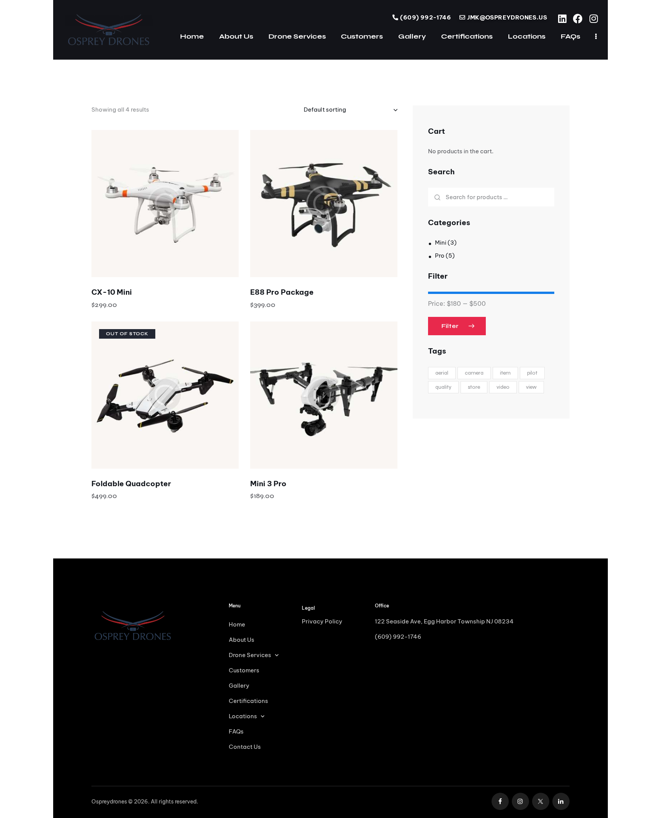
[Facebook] (577, 18)
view (531, 386)
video (503, 386)
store (474, 386)
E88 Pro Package (282, 292)
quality (443, 386)
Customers (244, 670)
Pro (439, 255)
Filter (450, 326)
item (505, 372)
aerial (441, 372)
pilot (532, 372)
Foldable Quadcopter (131, 483)
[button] (144, 204)
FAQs (236, 731)
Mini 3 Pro (268, 483)
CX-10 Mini (111, 292)
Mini (440, 242)
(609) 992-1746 (398, 636)
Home (237, 624)
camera (474, 372)
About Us (241, 639)
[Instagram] (593, 18)
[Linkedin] (562, 18)
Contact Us (245, 746)
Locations (243, 716)
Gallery (239, 685)
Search (436, 197)
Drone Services (250, 655)
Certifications (248, 700)
